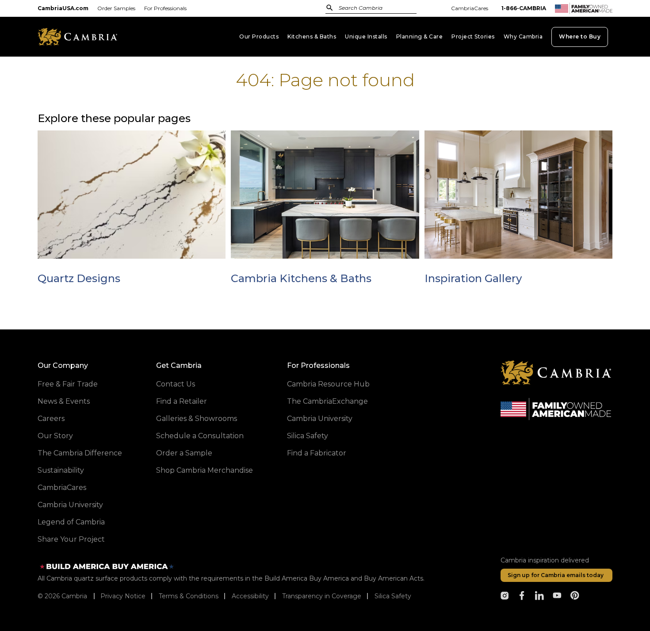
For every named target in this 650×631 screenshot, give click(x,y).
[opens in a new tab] (505, 596)
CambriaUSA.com (63, 8)
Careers (51, 418)
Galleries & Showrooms (196, 418)
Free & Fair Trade (68, 384)
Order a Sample (184, 453)
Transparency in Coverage (321, 596)
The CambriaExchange (327, 401)
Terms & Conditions (188, 596)
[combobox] (380, 9)
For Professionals (165, 8)
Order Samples (116, 8)
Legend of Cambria (71, 522)
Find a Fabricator (316, 453)
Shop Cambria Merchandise (204, 470)
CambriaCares (469, 8)
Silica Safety (307, 436)
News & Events (64, 401)
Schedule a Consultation (200, 436)
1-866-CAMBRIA (523, 8)
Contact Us (175, 384)
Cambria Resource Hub (328, 384)
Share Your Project (71, 539)
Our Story (55, 436)
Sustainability (61, 470)
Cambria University (70, 505)
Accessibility (250, 596)
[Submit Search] (329, 8)
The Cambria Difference (80, 453)
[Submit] (329, 7)
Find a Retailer (181, 401)
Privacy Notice (122, 596)
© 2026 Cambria (62, 596)
